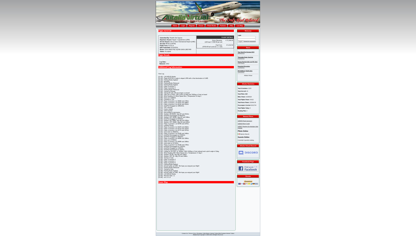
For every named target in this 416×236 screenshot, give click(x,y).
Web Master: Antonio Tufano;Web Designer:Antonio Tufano (218, 233)
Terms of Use (192, 233)
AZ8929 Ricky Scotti (244, 124)
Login (183, 26)
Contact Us (185, 233)
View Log (161, 74)
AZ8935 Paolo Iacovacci (245, 121)
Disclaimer (199, 233)
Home (175, 26)
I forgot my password (250, 41)
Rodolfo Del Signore (176, 38)
